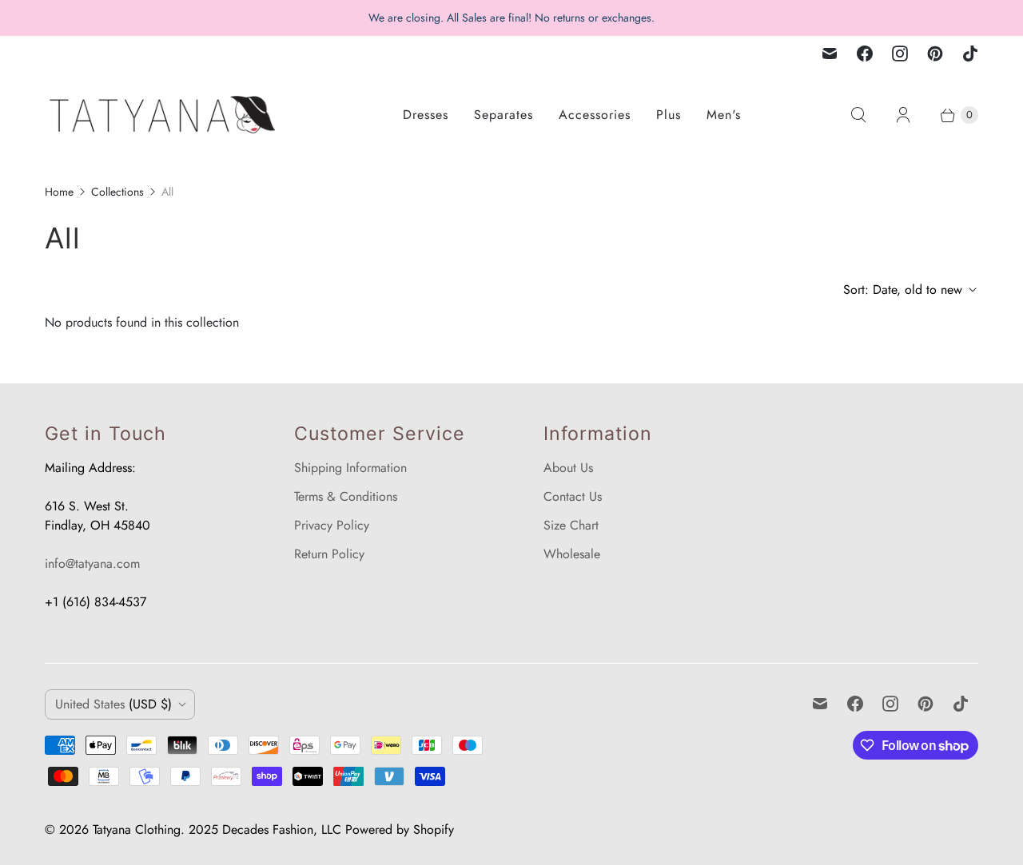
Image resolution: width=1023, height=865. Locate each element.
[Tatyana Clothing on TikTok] (970, 53)
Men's (724, 114)
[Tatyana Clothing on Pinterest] (935, 53)
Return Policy (329, 554)
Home (59, 192)
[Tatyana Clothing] (165, 115)
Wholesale (571, 554)
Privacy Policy (331, 525)
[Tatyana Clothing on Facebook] (864, 53)
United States (113, 704)
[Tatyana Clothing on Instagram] (900, 53)
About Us (568, 467)
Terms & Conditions (345, 496)
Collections (117, 192)
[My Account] (903, 115)
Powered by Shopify (399, 829)
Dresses (425, 114)
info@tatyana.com (92, 563)
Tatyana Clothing (137, 829)
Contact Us (572, 496)
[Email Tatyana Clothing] (829, 53)
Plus (668, 114)
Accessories (595, 114)
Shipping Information (350, 467)
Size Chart (571, 525)
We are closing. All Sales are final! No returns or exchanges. (511, 18)
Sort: (902, 289)
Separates (503, 114)
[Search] (858, 115)
